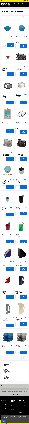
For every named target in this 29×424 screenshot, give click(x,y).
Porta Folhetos (6, 364)
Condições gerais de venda (4, 411)
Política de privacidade (4, 408)
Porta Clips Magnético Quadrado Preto (18, 182)
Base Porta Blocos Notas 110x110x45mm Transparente (5, 39)
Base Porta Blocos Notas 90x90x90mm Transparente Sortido (18, 40)
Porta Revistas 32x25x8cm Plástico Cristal (18, 319)
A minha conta (12, 405)
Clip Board (5, 373)
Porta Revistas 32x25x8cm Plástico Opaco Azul (19, 291)
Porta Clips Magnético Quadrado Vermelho (4, 69)
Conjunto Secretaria (7, 375)
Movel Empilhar (6, 376)
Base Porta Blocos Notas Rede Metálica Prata (19, 97)
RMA (12, 412)
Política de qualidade (4, 405)
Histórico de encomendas (13, 407)
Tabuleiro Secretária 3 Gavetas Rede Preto (18, 69)
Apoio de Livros (6, 370)
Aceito (4, 421)
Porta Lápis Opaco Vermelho (4, 237)
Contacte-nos (4, 402)
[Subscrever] (26, 389)
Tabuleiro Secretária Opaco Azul (4, 347)
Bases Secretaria (6, 372)
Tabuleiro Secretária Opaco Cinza (18, 347)
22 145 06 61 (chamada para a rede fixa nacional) (23, 411)
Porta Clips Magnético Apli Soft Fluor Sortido (5, 182)
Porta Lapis (5, 365)
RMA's (10, 0)
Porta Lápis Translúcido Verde (18, 237)
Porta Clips (5, 379)
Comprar (10, 45)
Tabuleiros (5, 369)
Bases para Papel (6, 371)
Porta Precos (5, 366)
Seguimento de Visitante (13, 410)
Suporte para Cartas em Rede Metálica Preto (19, 154)
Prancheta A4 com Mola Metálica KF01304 (5, 125)
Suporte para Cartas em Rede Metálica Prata (6, 154)
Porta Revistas (6, 368)
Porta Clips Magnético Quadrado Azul (5, 209)
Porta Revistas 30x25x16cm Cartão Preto (18, 264)
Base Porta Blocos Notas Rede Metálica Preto (5, 97)
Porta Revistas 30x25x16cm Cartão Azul (5, 264)
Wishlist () (26, 0)
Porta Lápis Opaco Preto (18, 209)
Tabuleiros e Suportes (8, 362)
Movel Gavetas (6, 377)
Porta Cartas (5, 378)
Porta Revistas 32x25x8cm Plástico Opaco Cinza (5, 320)
